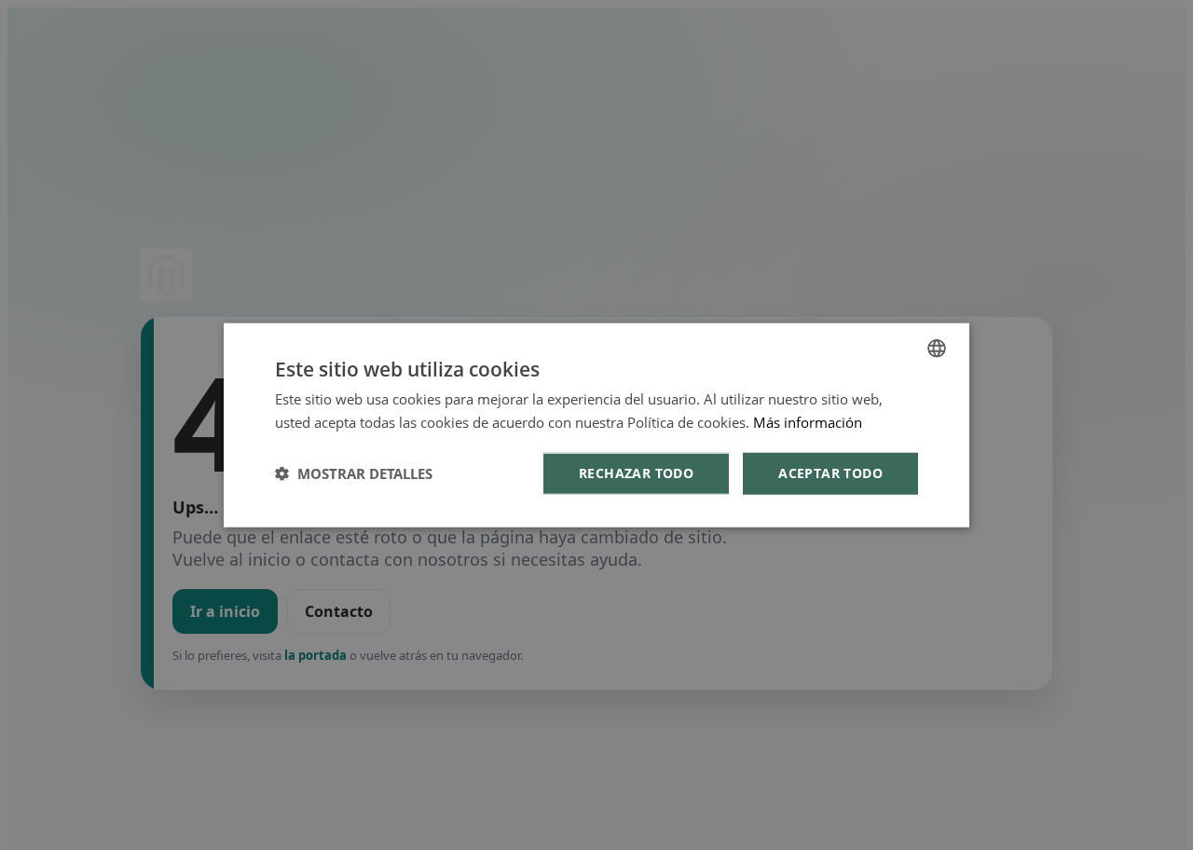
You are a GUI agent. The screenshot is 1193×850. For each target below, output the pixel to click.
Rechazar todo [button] (636, 473)
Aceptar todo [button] (830, 473)
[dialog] (596, 425)
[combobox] (936, 348)
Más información (807, 422)
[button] (353, 473)
